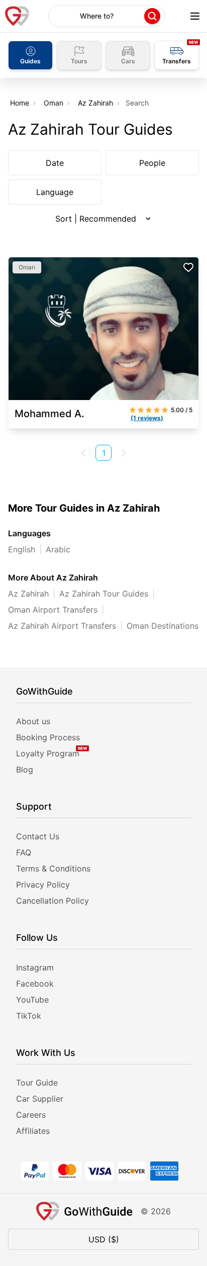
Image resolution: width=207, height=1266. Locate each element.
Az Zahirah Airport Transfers (62, 626)
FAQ (23, 852)
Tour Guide (37, 1083)
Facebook (35, 984)
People (152, 163)
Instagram (35, 967)
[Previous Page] (83, 453)
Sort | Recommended (95, 219)
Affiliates (33, 1131)
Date (55, 163)
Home (19, 103)
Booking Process (48, 737)
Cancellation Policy (52, 901)
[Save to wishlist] (188, 267)
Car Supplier (39, 1099)
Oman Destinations (162, 626)
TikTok (28, 1016)
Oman (53, 103)
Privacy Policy (43, 885)
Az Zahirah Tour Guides (103, 594)
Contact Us (37, 836)
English (21, 549)
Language (54, 192)
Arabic (58, 549)
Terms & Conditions (53, 868)
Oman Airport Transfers (52, 610)
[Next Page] (124, 453)
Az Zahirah (95, 103)
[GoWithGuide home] (17, 16)
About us (33, 721)
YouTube (32, 1000)
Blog (24, 769)
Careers (31, 1115)
